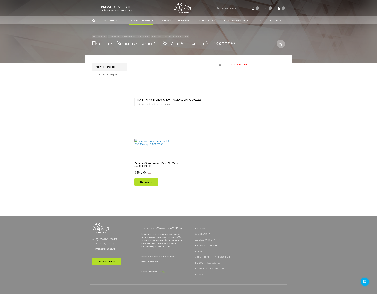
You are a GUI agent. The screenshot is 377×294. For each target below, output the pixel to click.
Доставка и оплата (207, 239)
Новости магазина (207, 262)
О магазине (202, 234)
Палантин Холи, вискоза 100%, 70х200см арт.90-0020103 (156, 164)
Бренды (200, 251)
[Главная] (94, 36)
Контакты (201, 274)
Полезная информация (210, 268)
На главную (202, 228)
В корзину (146, 182)
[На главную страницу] (183, 7)
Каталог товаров (206, 245)
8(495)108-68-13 (114, 6)
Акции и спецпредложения (212, 257)
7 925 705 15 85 (105, 244)
